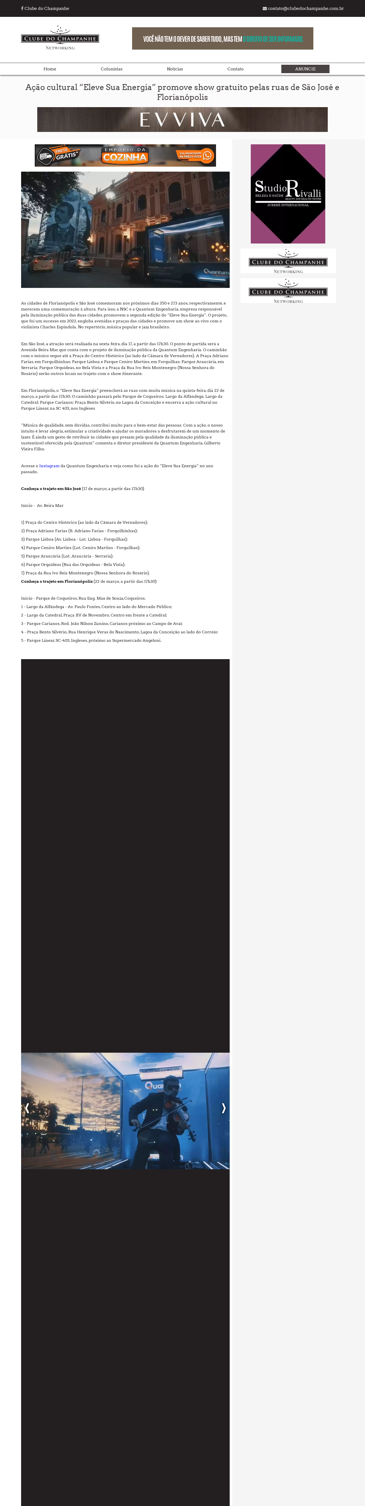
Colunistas (111, 68)
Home (49, 68)
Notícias (175, 68)
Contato (235, 68)
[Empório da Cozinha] (125, 165)
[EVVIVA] (182, 130)
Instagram (49, 465)
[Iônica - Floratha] (288, 242)
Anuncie (305, 68)
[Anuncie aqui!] (288, 272)
